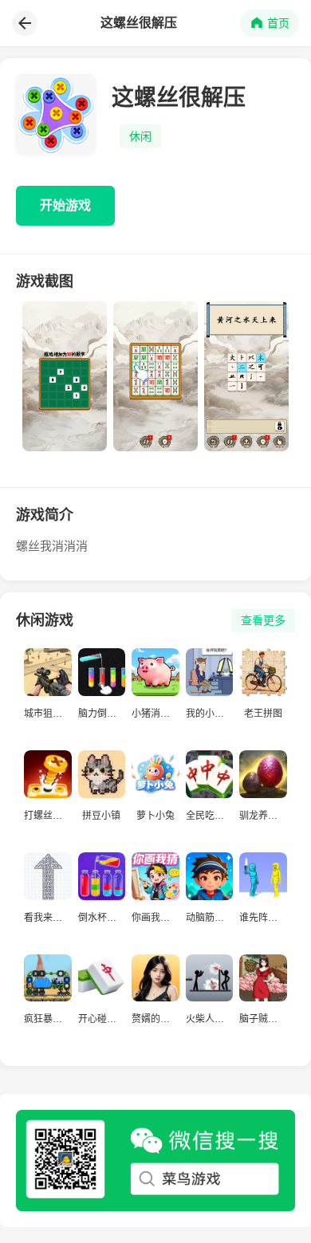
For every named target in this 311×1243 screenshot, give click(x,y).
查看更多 (263, 620)
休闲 (140, 136)
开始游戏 (65, 205)
